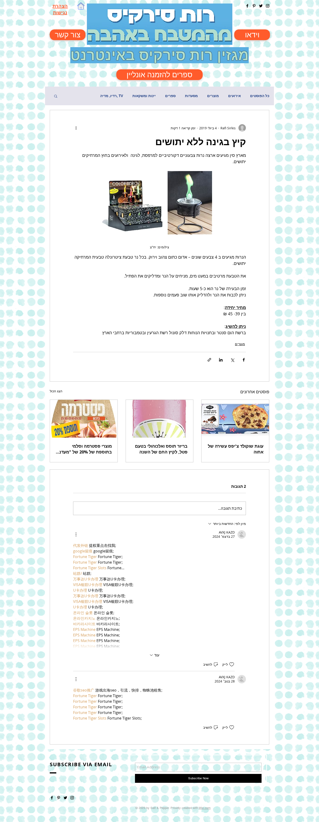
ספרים (170, 96)
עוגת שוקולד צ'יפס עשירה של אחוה (235, 449)
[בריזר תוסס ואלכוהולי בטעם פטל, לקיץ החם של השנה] (159, 419)
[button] (55, 96)
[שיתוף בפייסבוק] (243, 360)
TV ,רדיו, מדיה (111, 96)
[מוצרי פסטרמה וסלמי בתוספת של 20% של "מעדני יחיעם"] (83, 419)
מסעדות (191, 96)
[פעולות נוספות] (76, 128)
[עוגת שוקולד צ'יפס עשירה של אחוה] (235, 419)
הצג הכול (56, 391)
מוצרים (213, 96)
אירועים (234, 96)
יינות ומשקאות (144, 96)
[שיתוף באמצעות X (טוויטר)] (232, 360)
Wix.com (205, 808)
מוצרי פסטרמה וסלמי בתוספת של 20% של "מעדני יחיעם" (85, 449)
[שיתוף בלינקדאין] (221, 360)
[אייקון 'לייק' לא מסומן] (232, 664)
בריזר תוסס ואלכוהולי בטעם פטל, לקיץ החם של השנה (161, 449)
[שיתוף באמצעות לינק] (209, 360)
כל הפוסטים (259, 96)
